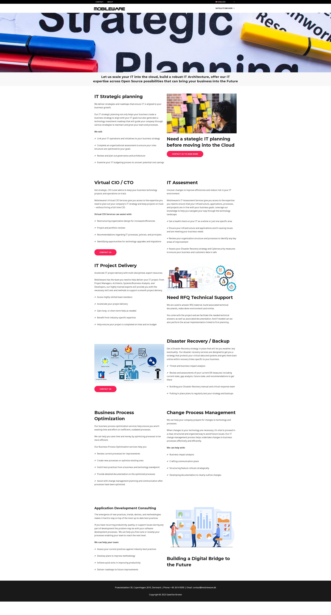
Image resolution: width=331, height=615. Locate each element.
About (110, 2)
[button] (185, 154)
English (221, 2)
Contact (99, 2)
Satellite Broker (224, 8)
